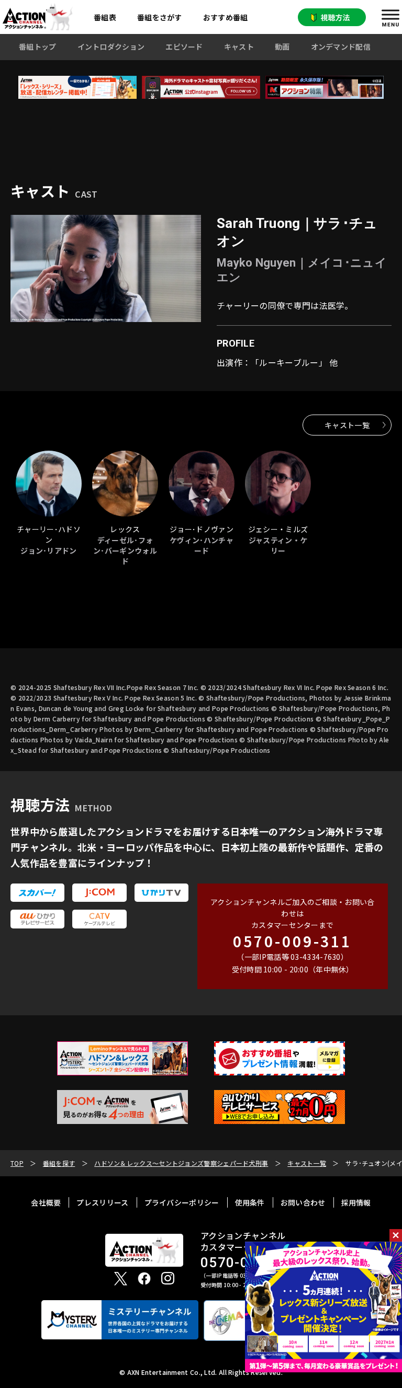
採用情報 (356, 1202)
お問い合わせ (303, 1202)
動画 (282, 46)
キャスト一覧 (347, 425)
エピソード (184, 46)
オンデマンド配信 (341, 46)
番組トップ (38, 46)
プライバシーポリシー (181, 1202)
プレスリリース (102, 1202)
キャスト (239, 46)
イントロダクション (111, 46)
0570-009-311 (292, 941)
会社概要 (46, 1202)
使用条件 (250, 1202)
